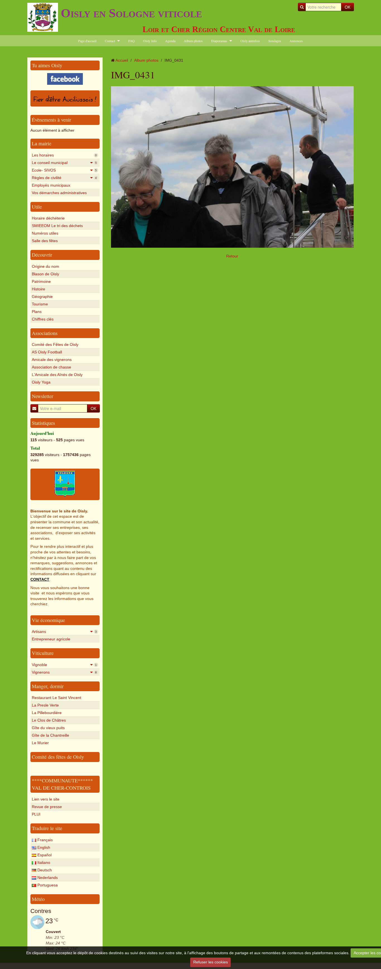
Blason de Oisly (45, 274)
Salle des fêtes (45, 240)
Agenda (170, 40)
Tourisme (40, 304)
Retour (232, 256)
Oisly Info (150, 40)
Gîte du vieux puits (48, 727)
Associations (44, 333)
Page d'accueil (87, 40)
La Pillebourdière (47, 712)
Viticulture (43, 653)
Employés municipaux (51, 185)
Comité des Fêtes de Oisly (55, 344)
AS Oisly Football (47, 352)
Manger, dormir (48, 686)
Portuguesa (47, 885)
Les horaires (64, 155)
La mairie (41, 143)
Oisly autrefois (250, 40)
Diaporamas (219, 40)
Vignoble (64, 664)
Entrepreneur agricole (51, 639)
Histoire (38, 289)
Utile (37, 206)
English (43, 847)
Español (44, 855)
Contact (110, 40)
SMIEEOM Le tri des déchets (57, 225)
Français (44, 840)
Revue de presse (47, 806)
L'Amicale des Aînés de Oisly (57, 374)
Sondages (274, 40)
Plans (37, 311)
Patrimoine (41, 281)
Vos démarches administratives (59, 193)
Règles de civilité (64, 177)
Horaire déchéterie (48, 218)
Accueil (121, 60)
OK (347, 7)
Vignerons (64, 672)
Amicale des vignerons (52, 359)
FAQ (131, 40)
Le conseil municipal (64, 162)
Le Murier (40, 743)
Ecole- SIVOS (64, 170)
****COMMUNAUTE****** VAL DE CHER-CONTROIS (62, 784)
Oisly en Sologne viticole (131, 13)
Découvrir (42, 254)
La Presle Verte (45, 705)
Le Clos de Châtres (49, 720)
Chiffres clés (43, 319)
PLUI (36, 814)
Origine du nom (45, 266)
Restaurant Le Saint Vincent (56, 697)
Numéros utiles (45, 233)
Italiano (43, 862)
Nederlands (47, 877)
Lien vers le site (45, 799)
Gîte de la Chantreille (50, 735)
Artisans (64, 631)
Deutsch (44, 870)
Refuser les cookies (210, 962)
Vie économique (48, 620)
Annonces (296, 40)
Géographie (42, 296)
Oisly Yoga (41, 382)
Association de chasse (51, 367)
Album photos (193, 40)
